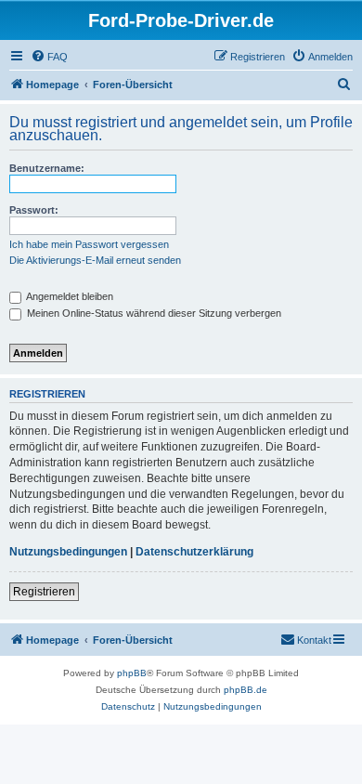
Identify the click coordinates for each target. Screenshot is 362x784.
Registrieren (44, 591)
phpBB (132, 673)
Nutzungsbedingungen (68, 551)
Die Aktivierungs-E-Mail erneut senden (95, 260)
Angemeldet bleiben (68, 296)
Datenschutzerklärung (194, 551)
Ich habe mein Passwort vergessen (89, 244)
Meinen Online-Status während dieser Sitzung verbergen (152, 313)
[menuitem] (49, 57)
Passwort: (33, 210)
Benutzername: (46, 168)
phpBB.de (245, 690)
